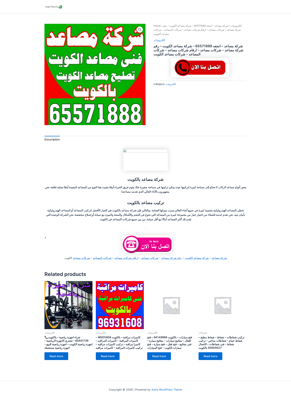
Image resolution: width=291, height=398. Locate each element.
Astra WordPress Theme (166, 389)
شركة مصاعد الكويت (197, 258)
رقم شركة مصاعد (171, 258)
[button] (140, 29)
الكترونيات (236, 25)
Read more (56, 356)
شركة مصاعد (219, 258)
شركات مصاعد (149, 258)
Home (157, 25)
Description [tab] (52, 139)
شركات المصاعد (102, 258)
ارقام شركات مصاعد (126, 258)
